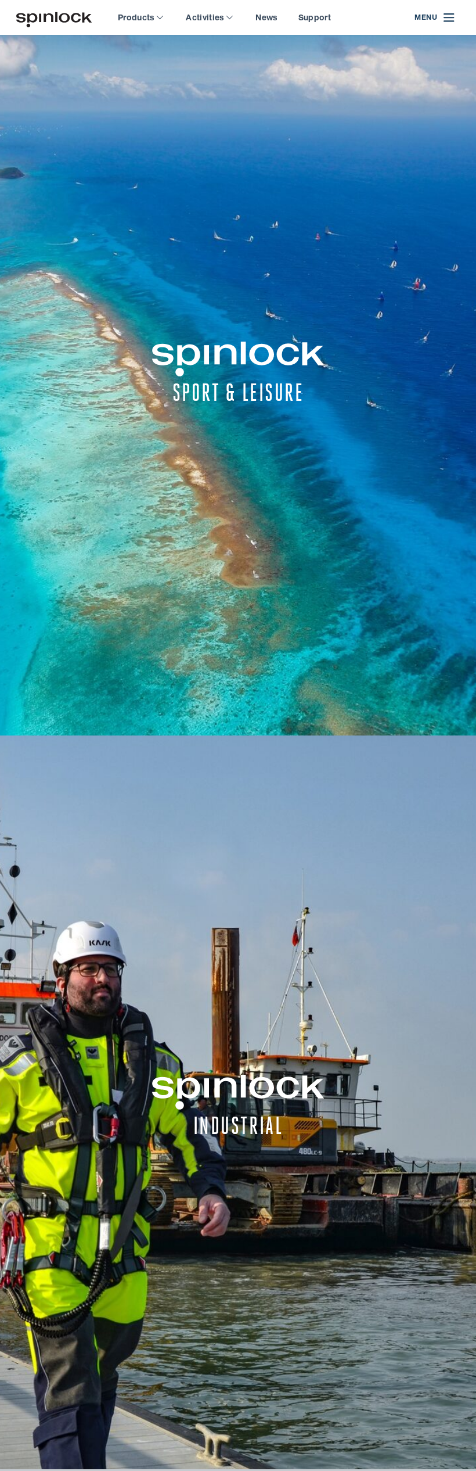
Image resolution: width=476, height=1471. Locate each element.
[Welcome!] (54, 18)
